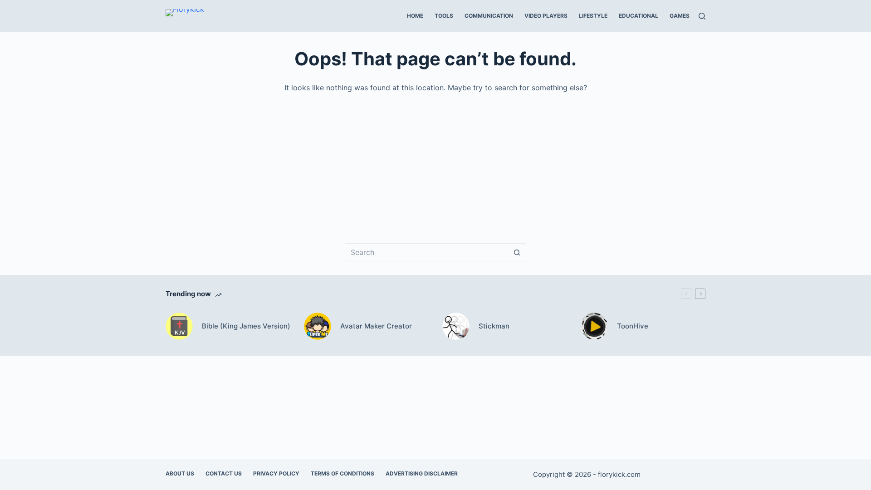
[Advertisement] (438, 161)
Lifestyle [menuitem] (593, 15)
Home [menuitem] (415, 15)
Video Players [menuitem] (546, 15)
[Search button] (517, 252)
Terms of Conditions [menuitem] (342, 473)
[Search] (702, 16)
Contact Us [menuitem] (224, 473)
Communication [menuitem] (489, 15)
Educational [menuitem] (638, 15)
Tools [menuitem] (444, 15)
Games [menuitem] (680, 15)
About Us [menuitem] (180, 473)
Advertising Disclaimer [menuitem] (422, 473)
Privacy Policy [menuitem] (276, 473)
